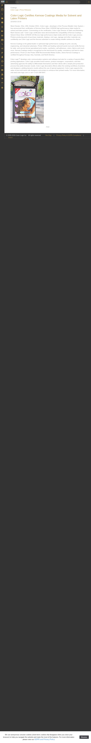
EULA (10, 137)
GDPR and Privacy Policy (44, 739)
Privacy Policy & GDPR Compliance (68, 135)
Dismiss (84, 737)
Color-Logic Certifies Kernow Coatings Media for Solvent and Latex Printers (46, 17)
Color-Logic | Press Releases (21, 10)
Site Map (48, 135)
